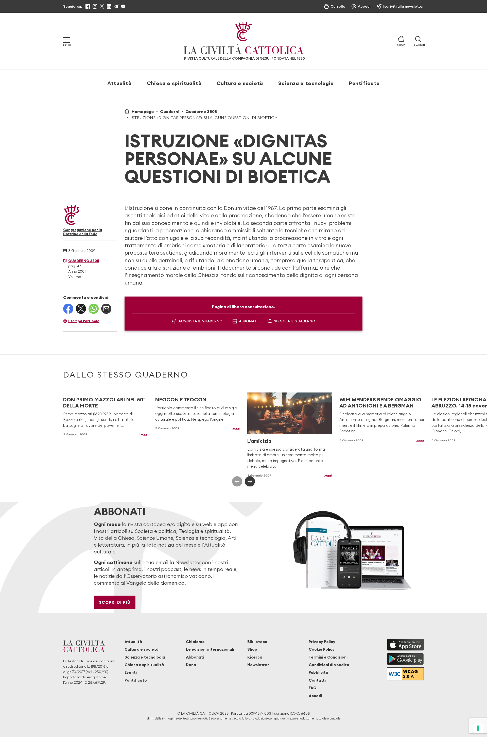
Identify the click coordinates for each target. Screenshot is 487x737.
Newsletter (258, 664)
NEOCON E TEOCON (180, 399)
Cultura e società (240, 83)
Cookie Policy (322, 649)
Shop (252, 649)
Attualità (119, 83)
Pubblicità (318, 672)
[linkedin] (109, 6)
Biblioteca (257, 641)
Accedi (315, 695)
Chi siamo (195, 641)
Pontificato (364, 83)
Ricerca (254, 657)
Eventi (131, 672)
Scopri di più (115, 602)
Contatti (317, 680)
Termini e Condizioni (328, 657)
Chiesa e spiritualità (174, 83)
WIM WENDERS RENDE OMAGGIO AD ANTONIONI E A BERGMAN (380, 402)
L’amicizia (259, 441)
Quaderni (169, 111)
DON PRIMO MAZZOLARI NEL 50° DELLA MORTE (104, 402)
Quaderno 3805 (201, 111)
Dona (191, 664)
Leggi (144, 434)
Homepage (143, 111)
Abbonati (195, 657)
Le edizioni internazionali (210, 649)
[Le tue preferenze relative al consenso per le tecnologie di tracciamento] (478, 728)
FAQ (313, 687)
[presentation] (237, 481)
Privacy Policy (322, 641)
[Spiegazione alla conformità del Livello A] (405, 673)
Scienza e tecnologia (306, 83)
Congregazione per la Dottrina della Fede (82, 231)
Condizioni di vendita (329, 664)
